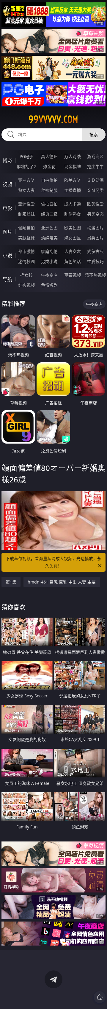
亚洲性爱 (26, 204)
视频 (7, 184)
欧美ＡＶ (72, 180)
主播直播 (72, 190)
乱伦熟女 (72, 214)
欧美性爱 (95, 204)
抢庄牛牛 (95, 166)
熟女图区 (72, 237)
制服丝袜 (26, 214)
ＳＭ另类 (95, 190)
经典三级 (49, 214)
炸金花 (49, 166)
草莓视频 (72, 275)
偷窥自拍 (26, 227)
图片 (7, 232)
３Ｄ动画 (95, 180)
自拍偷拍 (49, 180)
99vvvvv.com (53, 119)
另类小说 (49, 261)
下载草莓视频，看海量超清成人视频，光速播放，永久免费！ (53, 562)
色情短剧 (49, 285)
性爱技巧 (95, 261)
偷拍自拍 (49, 204)
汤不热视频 (95, 275)
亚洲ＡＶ (26, 180)
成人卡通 (72, 204)
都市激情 (26, 251)
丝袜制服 (49, 190)
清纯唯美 (49, 237)
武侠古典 (95, 251)
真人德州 (49, 156)
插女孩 (26, 275)
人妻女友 (72, 251)
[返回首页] (100, 997)
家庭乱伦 (49, 251)
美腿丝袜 (26, 237)
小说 (7, 255)
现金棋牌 (72, 166)
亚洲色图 (49, 227)
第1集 (11, 582)
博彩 (7, 160)
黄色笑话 (72, 261)
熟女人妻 (26, 190)
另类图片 (95, 237)
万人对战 (72, 156)
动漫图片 (95, 227)
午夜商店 (49, 275)
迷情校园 (26, 261)
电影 (7, 208)
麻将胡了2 (26, 166)
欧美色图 (72, 227)
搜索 (93, 134)
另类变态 (95, 214)
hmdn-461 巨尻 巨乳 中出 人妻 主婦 (62, 582)
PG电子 (26, 156)
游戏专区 (95, 156)
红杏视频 (26, 285)
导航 (7, 279)
